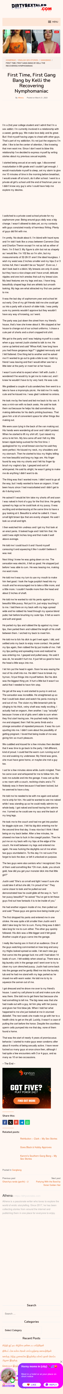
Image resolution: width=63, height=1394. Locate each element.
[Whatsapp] (27, 1122)
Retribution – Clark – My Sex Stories (38, 1138)
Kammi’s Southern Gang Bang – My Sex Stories (38, 1157)
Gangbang (16, 1169)
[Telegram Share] (21, 1122)
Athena (7, 1195)
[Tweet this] (10, 1122)
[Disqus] (31, 1262)
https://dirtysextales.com (28, 1195)
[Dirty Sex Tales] (31, 7)
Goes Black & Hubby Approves (36, 1147)
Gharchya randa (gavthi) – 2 (15, 1180)
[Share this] (4, 1122)
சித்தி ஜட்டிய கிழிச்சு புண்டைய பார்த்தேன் (23, 1345)
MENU (55, 21)
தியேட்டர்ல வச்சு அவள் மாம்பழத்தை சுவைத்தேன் (27, 1350)
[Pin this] (16, 1122)
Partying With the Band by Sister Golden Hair (48, 1181)
